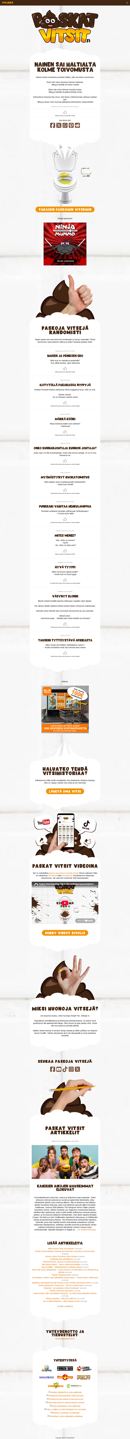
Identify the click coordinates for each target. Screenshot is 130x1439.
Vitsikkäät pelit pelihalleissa (61, 1259)
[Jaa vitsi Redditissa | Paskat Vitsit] (77, 127)
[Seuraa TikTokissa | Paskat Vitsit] (65, 1071)
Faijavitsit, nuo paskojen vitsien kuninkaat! (61, 1288)
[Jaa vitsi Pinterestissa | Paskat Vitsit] (71, 127)
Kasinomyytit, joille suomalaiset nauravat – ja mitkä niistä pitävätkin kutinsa (65, 1293)
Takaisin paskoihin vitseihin (65, 209)
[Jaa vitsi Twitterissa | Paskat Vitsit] (58, 127)
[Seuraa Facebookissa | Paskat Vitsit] (52, 1071)
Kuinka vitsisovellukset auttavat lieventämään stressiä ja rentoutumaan (65, 1251)
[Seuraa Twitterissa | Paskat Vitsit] (77, 1071)
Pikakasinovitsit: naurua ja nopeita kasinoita (61, 1262)
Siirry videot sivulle (65, 932)
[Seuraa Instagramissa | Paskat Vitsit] (71, 1071)
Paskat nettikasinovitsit (61, 1275)
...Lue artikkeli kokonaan (85, 1230)
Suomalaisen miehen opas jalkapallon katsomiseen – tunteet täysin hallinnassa (65, 1277)
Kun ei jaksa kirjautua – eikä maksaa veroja (61, 1301)
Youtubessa (67, 875)
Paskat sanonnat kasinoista (61, 1291)
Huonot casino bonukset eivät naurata (61, 1256)
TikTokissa (52, 875)
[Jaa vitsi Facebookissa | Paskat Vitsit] (52, 127)
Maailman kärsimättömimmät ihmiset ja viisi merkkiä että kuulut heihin (61, 1283)
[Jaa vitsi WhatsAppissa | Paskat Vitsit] (65, 127)
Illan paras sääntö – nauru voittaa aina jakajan (61, 1264)
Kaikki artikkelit (65, 1306)
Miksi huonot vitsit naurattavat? (61, 1249)
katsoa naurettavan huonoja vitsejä (64, 873)
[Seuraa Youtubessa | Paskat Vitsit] (58, 1071)
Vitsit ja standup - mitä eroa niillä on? (61, 1298)
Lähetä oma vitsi (65, 791)
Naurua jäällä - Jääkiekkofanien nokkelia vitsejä (61, 1267)
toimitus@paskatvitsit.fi (65, 1339)
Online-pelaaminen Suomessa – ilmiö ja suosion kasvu (61, 1285)
